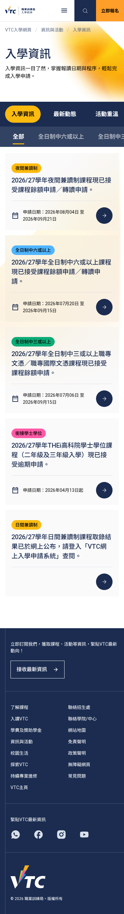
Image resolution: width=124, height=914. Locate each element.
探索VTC (19, 764)
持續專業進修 (23, 776)
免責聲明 (77, 741)
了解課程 (19, 707)
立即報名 (110, 10)
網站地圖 (77, 730)
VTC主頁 (19, 787)
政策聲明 (77, 753)
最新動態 (64, 114)
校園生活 (19, 753)
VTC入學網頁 (18, 29)
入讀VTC (19, 718)
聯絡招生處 (79, 707)
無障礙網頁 (79, 764)
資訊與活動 (52, 29)
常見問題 (77, 776)
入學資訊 (22, 114)
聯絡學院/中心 (82, 718)
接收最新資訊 (32, 669)
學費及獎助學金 (26, 730)
